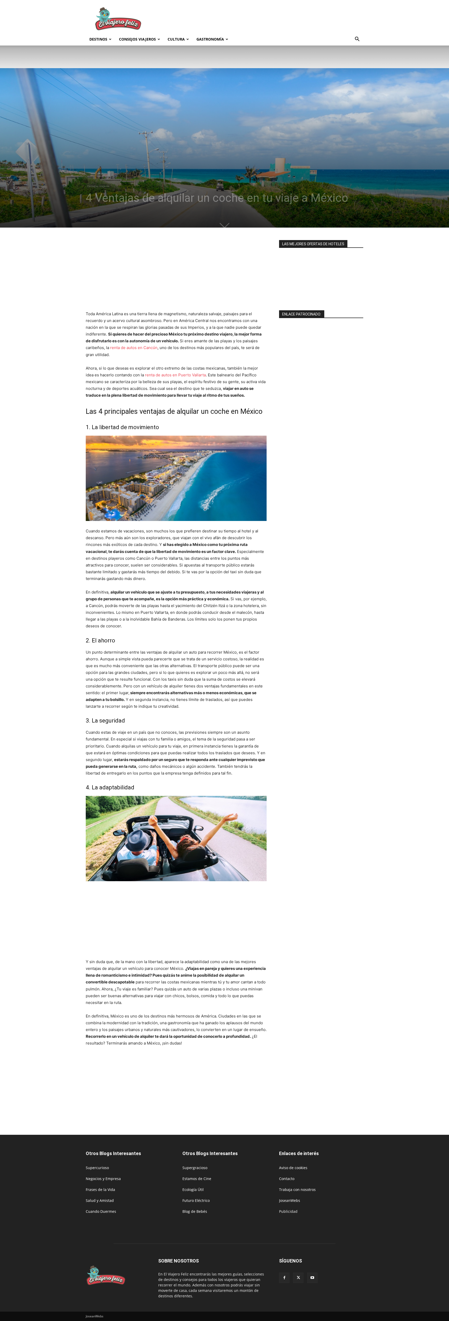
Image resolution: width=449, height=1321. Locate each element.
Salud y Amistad (100, 1200)
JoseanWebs (289, 1200)
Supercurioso (97, 1167)
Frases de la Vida (100, 1189)
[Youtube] (312, 1278)
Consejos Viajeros (137, 39)
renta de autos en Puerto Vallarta (175, 374)
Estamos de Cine (196, 1178)
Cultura (176, 39)
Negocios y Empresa (103, 1178)
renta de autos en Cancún (133, 347)
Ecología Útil (193, 1189)
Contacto (286, 1178)
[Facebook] (284, 1278)
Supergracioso (194, 1167)
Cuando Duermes (101, 1211)
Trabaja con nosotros (297, 1189)
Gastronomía (210, 39)
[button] (357, 39)
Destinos (98, 39)
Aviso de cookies (293, 1167)
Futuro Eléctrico (196, 1200)
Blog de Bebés (194, 1211)
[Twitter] (298, 1278)
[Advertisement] (268, 19)
